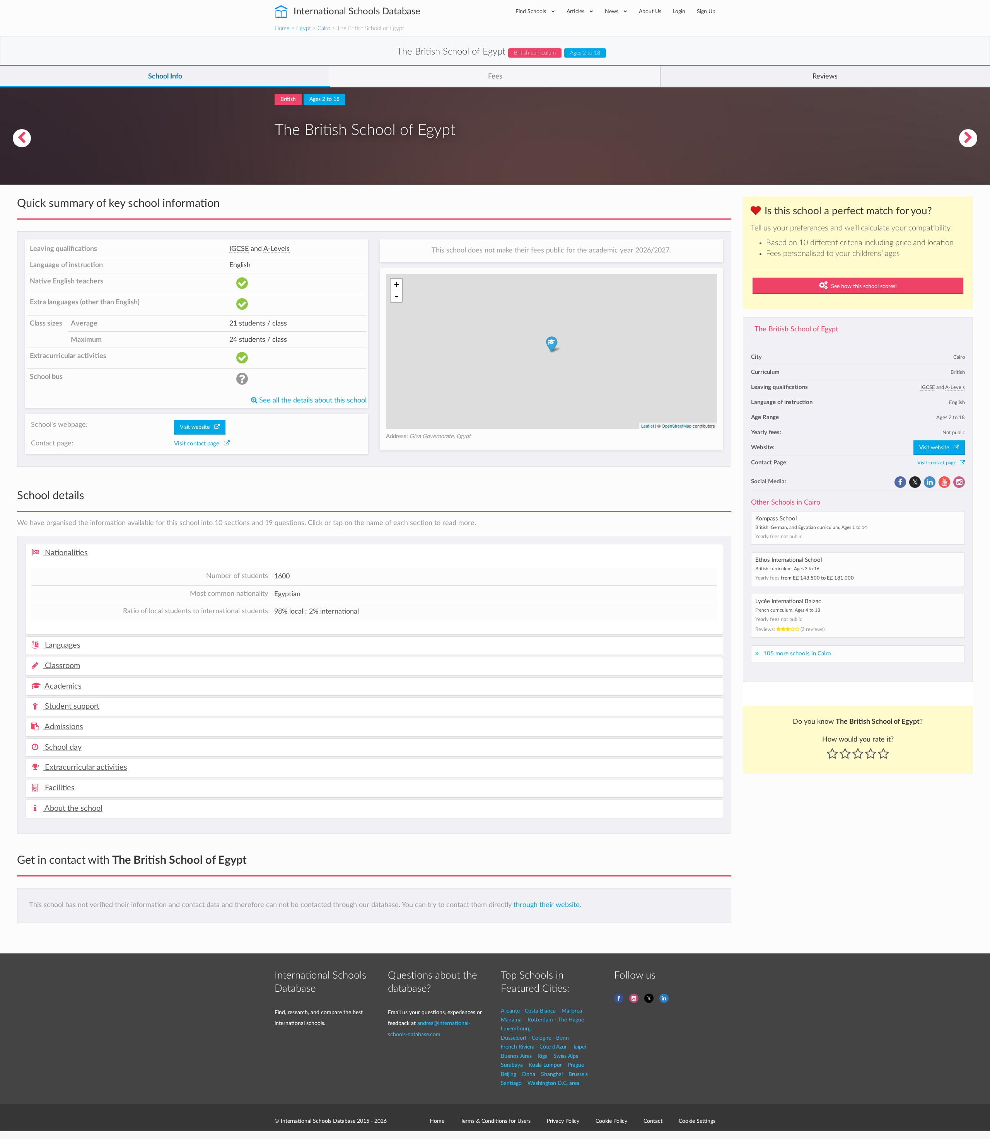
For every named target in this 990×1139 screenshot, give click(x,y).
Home (282, 28)
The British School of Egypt (796, 329)
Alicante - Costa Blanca (528, 1011)
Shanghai (552, 1074)
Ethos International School (788, 560)
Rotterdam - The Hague (555, 1020)
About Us (650, 11)
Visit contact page (938, 462)
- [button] (396, 296)
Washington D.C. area (553, 1083)
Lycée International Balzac (788, 601)
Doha (528, 1074)
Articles (576, 11)
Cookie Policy (611, 1121)
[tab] (374, 553)
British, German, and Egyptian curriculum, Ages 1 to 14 (811, 527)
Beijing (508, 1074)
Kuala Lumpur (545, 1065)
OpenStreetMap (676, 426)
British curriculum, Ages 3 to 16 (787, 568)
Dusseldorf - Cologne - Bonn (535, 1038)
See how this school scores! (863, 286)
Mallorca (572, 1011)
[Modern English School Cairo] (21, 138)
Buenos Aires (516, 1056)
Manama (511, 1020)
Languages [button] (61, 645)
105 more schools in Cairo (797, 653)
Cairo (323, 28)
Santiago (511, 1083)
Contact (653, 1121)
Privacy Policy (563, 1121)
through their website (547, 905)
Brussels (578, 1074)
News (612, 11)
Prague (576, 1065)
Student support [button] (71, 706)
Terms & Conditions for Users (496, 1121)
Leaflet (647, 426)
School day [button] (62, 747)
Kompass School (776, 519)
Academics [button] (62, 686)
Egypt (303, 28)
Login (679, 11)
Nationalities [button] (65, 553)
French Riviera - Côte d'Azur (534, 1047)
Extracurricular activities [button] (85, 767)
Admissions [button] (63, 727)
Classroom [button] (61, 666)
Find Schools (531, 11)
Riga (543, 1056)
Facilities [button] (59, 788)
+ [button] (396, 284)
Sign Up (706, 11)
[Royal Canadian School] (968, 138)
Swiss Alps (565, 1056)
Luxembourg (516, 1029)
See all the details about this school (312, 400)
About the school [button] (72, 808)
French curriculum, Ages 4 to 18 (787, 610)
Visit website (936, 447)
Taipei (579, 1047)
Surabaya (512, 1065)
